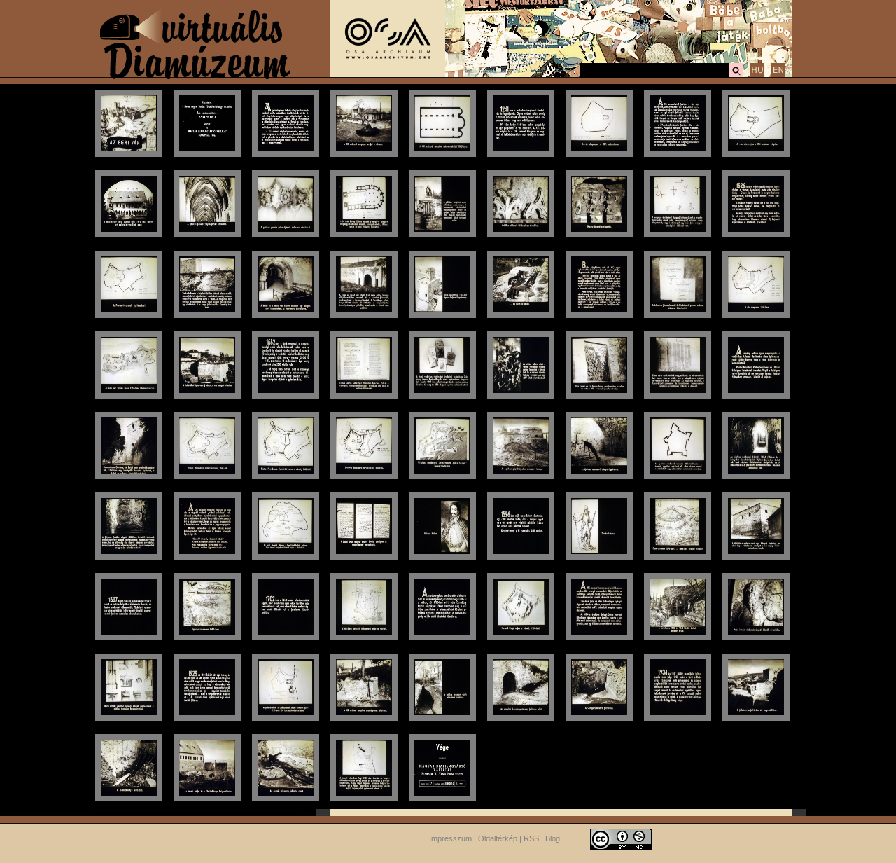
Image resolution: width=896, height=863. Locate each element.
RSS (531, 838)
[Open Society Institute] (387, 74)
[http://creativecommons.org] (621, 838)
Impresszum (450, 838)
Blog (552, 838)
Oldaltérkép (497, 838)
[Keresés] (736, 75)
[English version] (778, 75)
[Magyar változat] (757, 75)
